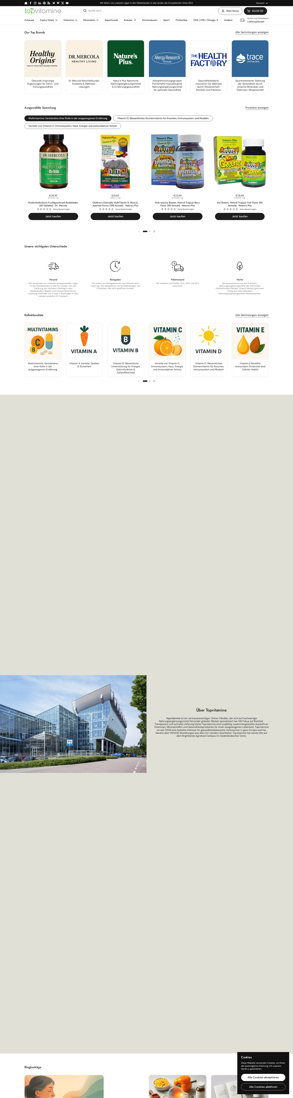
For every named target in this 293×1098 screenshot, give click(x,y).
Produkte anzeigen (257, 107)
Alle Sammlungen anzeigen (252, 32)
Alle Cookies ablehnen (263, 1087)
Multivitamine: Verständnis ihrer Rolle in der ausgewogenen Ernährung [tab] (68, 118)
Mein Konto (232, 11)
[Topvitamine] (43, 11)
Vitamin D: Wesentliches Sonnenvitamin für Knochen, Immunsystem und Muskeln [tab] (163, 118)
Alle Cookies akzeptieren (263, 1077)
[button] (255, 11)
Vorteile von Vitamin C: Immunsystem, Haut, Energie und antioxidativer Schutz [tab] (73, 126)
